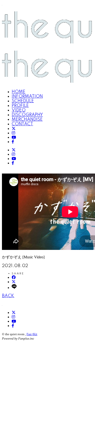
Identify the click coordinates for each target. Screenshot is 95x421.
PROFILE (20, 105)
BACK (8, 296)
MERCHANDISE (27, 119)
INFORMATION (27, 96)
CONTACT (22, 124)
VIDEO (19, 110)
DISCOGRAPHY (27, 115)
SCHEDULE (23, 101)
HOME (18, 92)
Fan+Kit (32, 334)
